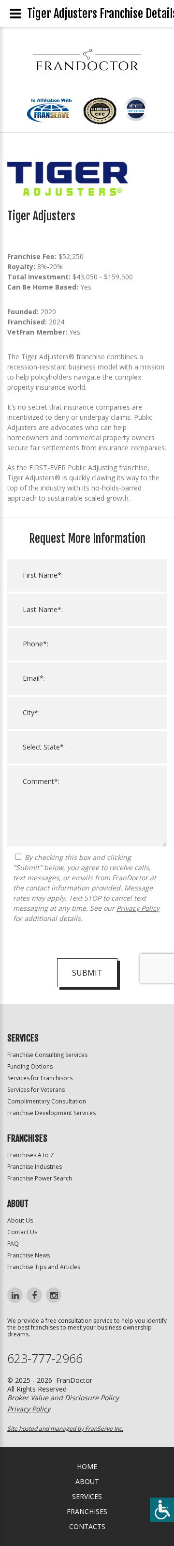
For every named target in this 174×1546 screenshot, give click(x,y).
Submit (87, 972)
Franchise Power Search (39, 1178)
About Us (20, 1220)
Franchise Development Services (51, 1113)
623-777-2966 (45, 1358)
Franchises (87, 1511)
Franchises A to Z (30, 1155)
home (87, 1466)
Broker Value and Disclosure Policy (63, 1397)
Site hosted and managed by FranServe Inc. (65, 1428)
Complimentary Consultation (46, 1101)
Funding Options (30, 1066)
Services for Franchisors (39, 1078)
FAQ (13, 1244)
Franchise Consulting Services (47, 1055)
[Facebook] (34, 1295)
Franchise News (28, 1255)
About (87, 1481)
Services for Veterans (36, 1090)
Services (87, 1496)
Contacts (87, 1526)
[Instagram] (53, 1295)
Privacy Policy (138, 908)
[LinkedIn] (15, 1295)
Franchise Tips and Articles (43, 1267)
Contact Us (22, 1232)
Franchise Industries (34, 1167)
